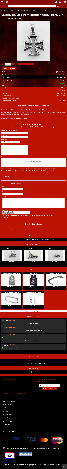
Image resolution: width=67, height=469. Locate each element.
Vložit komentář (17, 183)
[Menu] (2, 2)
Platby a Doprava (8, 404)
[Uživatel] (56, 2)
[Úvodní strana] (6, 2)
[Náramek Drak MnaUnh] (56, 280)
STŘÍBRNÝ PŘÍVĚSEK (7, 229)
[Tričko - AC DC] (33, 280)
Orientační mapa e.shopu (10, 431)
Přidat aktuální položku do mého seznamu (13, 239)
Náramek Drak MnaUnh (56, 273)
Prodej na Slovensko (9, 401)
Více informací (51, 170)
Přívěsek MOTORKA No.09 (55, 249)
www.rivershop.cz (17, 464)
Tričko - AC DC (33, 273)
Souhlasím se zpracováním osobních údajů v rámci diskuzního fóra (25, 215)
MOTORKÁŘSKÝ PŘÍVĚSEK (22, 229)
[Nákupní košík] (64, 2)
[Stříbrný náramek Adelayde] (11, 299)
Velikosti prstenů (8, 418)
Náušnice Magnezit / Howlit (33, 292)
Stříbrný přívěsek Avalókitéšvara (11, 273)
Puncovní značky (8, 421)
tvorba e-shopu (43, 464)
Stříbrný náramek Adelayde (11, 292)
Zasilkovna (6, 408)
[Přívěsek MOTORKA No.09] (55, 255)
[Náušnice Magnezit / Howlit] (33, 299)
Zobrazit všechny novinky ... (33, 311)
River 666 (5, 428)
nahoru (64, 466)
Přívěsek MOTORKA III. (33, 249)
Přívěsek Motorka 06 (11, 249)
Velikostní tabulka (8, 415)
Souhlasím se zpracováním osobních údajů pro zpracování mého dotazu (25, 170)
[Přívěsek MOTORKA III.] (33, 255)
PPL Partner (6, 411)
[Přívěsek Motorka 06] (12, 255)
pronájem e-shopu (54, 464)
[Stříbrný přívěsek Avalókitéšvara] (11, 280)
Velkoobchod (6, 425)
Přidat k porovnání (33, 361)
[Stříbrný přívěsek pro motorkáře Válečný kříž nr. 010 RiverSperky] (33, 41)
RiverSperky (61, 74)
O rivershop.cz (7, 384)
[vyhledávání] (60, 2)
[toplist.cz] (33, 372)
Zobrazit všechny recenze (8, 352)
